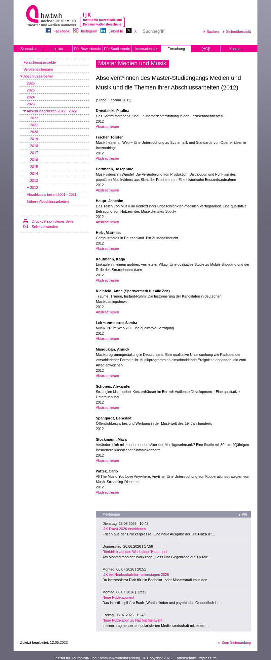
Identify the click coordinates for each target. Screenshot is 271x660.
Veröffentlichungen (38, 69)
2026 (31, 83)
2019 (34, 139)
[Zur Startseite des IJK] (102, 16)
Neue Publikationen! (118, 597)
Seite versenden (45, 227)
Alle (245, 514)
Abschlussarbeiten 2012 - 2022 (52, 111)
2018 (34, 146)
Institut (58, 49)
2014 (34, 174)
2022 (34, 118)
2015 (34, 167)
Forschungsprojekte (39, 62)
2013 (34, 181)
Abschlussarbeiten (38, 76)
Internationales (146, 49)
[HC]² (206, 49)
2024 (31, 97)
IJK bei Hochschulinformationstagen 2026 (135, 575)
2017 (34, 153)
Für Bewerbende (87, 49)
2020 (34, 132)
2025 (31, 90)
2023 (31, 104)
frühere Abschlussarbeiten (48, 201)
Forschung (176, 49)
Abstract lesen (107, 127)
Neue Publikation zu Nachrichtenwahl (132, 620)
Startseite (28, 49)
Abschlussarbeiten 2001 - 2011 (51, 194)
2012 (34, 188)
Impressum (207, 658)
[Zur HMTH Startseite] (49, 16)
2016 (34, 160)
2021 (34, 125)
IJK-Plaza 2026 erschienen (124, 529)
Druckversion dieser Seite (52, 221)
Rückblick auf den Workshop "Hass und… (136, 552)
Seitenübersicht (238, 31)
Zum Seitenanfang (236, 642)
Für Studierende (117, 49)
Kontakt (235, 49)
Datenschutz (185, 658)
